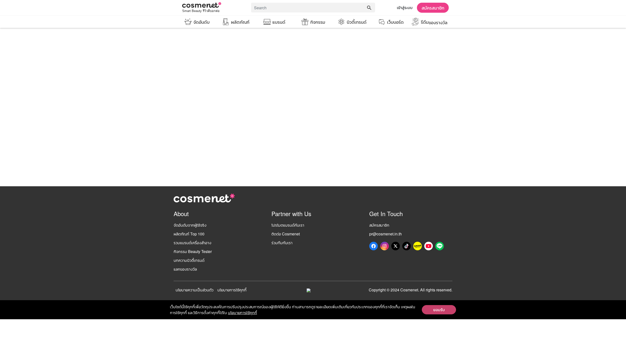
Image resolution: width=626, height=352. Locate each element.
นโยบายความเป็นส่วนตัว (194, 290)
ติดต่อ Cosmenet (285, 234)
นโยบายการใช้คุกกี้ (231, 290)
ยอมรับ (439, 309)
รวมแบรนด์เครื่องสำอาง (192, 242)
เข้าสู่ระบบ (405, 7)
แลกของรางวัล (185, 269)
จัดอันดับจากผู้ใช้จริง (190, 225)
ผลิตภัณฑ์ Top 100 (189, 234)
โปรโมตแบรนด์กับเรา (287, 225)
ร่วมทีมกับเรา (281, 242)
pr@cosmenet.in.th (385, 234)
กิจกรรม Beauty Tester (193, 251)
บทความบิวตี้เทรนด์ (189, 260)
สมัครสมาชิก (433, 7)
